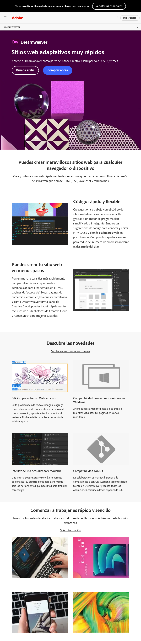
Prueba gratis (25, 70)
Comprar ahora (57, 70)
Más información (70, 530)
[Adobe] (17, 17)
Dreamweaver (11, 27)
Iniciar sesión (130, 17)
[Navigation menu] (5, 17)
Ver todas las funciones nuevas (70, 351)
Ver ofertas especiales (109, 6)
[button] (116, 18)
